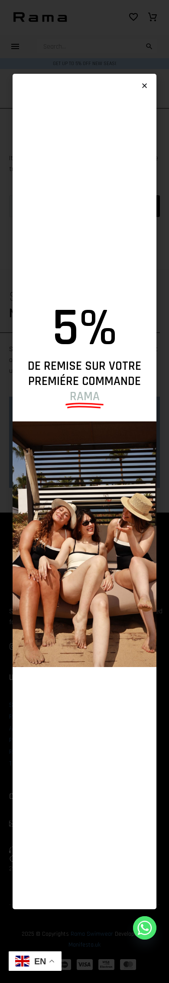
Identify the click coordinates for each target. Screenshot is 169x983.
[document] (84, 491)
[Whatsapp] (144, 928)
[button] (144, 85)
